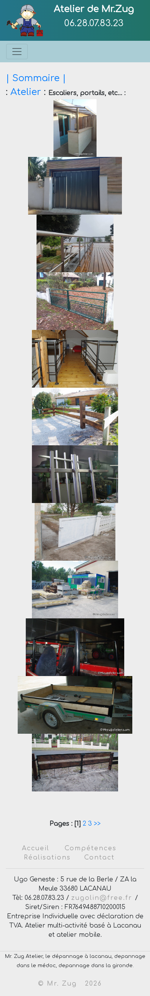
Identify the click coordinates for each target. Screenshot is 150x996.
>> (96, 823)
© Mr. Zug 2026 (70, 983)
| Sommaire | (36, 78)
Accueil (35, 848)
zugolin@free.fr (103, 897)
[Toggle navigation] (17, 51)
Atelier (25, 92)
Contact (99, 857)
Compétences (91, 848)
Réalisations (47, 857)
